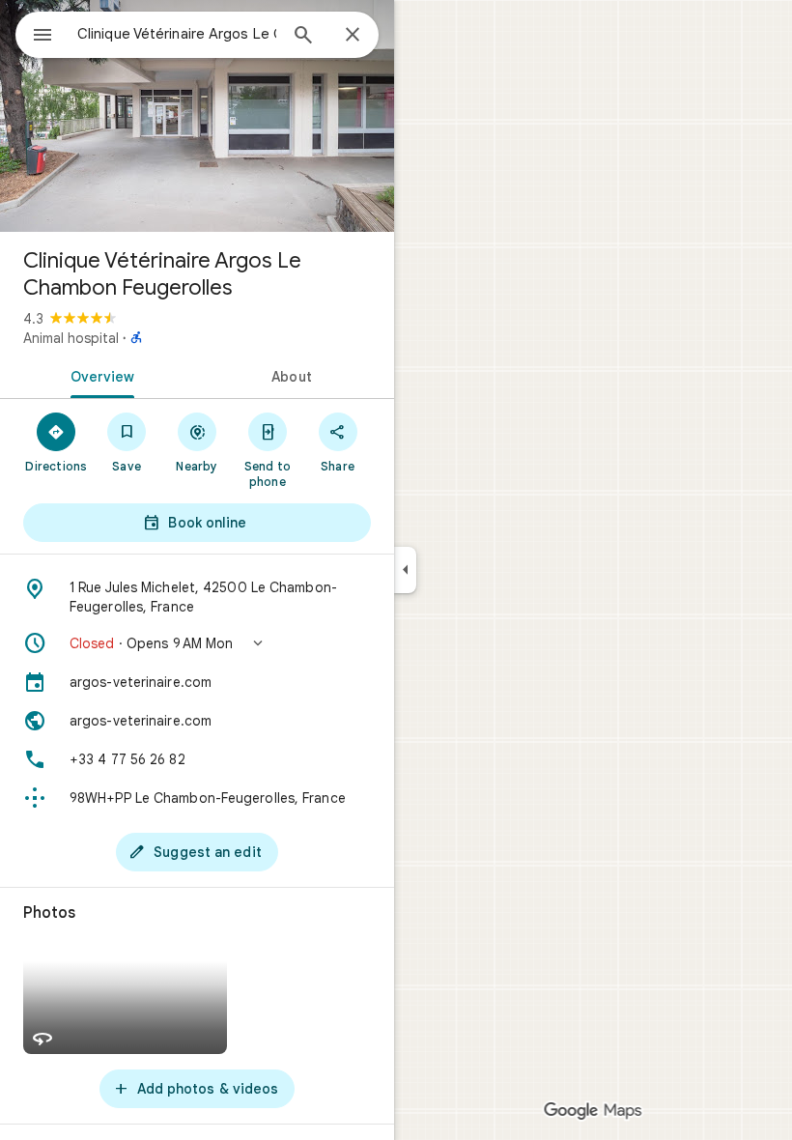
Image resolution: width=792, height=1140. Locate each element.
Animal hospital (71, 338)
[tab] (98, 375)
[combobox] (176, 33)
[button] (197, 643)
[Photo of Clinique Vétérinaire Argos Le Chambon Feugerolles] (197, 116)
